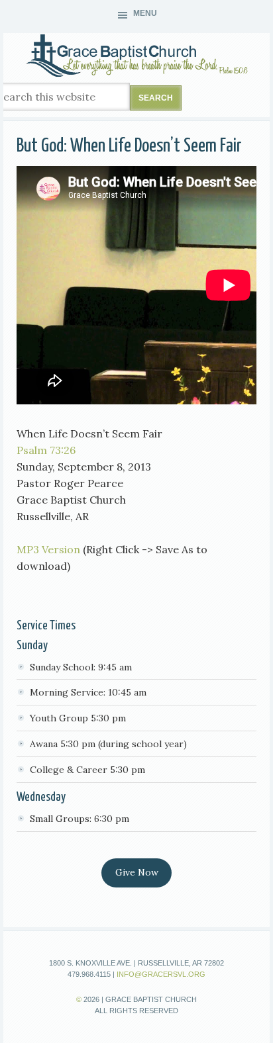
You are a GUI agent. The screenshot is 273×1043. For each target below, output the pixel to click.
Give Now (136, 872)
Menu (145, 13)
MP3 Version (48, 549)
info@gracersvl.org (161, 974)
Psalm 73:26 (46, 450)
